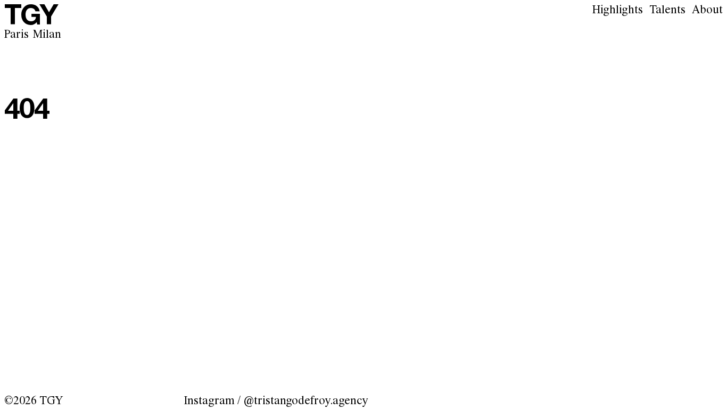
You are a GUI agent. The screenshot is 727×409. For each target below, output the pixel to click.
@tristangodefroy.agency (305, 401)
